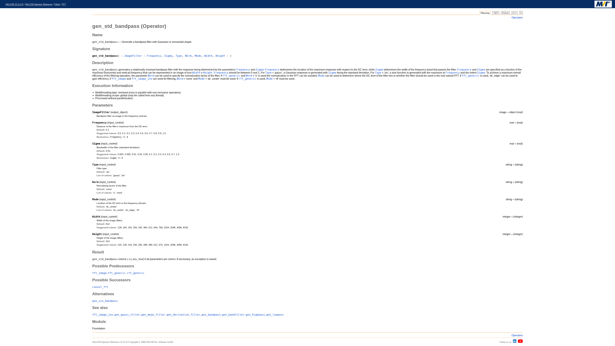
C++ (514, 13)
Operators (517, 17)
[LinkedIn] (514, 342)
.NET (495, 13)
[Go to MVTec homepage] (603, 7)
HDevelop (485, 13)
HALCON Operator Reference (38, 4)
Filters (57, 4)
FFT (64, 4)
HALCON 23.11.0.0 (14, 4)
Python (505, 13)
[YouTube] (520, 342)
